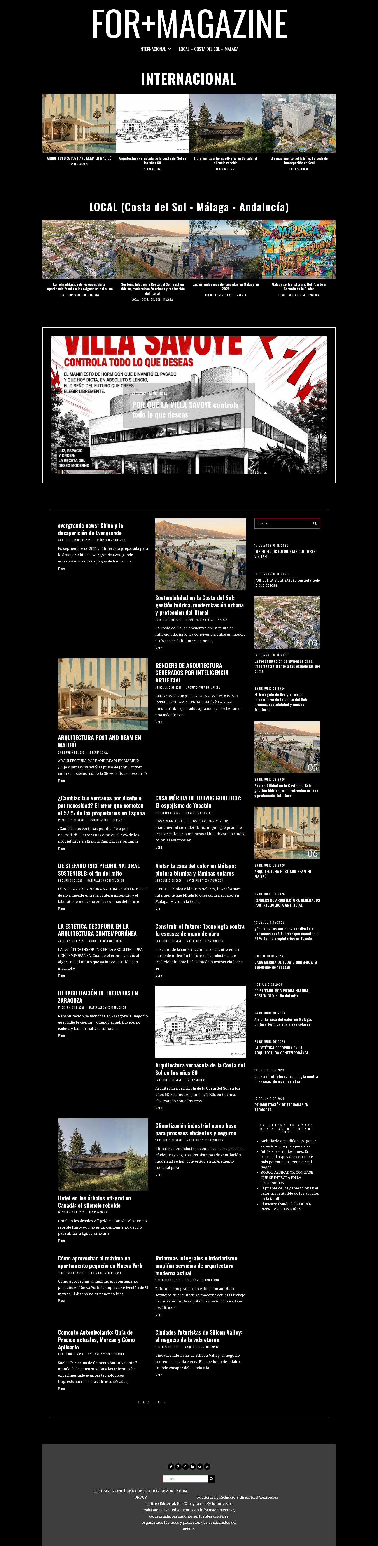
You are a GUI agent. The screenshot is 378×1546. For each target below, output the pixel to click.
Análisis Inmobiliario (111, 540)
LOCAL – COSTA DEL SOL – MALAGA (208, 48)
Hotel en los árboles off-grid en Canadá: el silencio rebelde (225, 160)
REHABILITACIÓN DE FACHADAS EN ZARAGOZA (98, 997)
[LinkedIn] (192, 1466)
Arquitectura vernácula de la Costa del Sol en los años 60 (152, 160)
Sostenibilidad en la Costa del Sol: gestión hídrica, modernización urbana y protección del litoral (152, 289)
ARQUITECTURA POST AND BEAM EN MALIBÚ (79, 158)
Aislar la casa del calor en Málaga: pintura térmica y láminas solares (195, 869)
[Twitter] (171, 1466)
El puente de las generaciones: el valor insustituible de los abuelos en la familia (290, 1193)
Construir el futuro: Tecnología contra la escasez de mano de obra (200, 930)
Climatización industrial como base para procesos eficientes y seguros (195, 1129)
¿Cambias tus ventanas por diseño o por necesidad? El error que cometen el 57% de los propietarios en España (101, 805)
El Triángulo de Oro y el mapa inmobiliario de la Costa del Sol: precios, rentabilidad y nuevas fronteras (280, 701)
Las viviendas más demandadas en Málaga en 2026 (225, 286)
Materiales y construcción (105, 880)
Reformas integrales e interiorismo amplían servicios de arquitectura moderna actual (196, 1265)
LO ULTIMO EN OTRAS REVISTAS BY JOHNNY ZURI (287, 1128)
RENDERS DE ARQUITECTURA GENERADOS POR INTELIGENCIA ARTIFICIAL (191, 672)
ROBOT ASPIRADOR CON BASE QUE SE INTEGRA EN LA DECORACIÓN (287, 1177)
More (61, 568)
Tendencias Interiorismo (105, 820)
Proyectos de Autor (199, 813)
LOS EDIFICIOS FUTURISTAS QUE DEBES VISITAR (284, 553)
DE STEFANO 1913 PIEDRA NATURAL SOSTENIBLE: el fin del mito (99, 869)
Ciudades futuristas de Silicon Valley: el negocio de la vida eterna (199, 1336)
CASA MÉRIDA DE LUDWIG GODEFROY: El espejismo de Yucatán (198, 802)
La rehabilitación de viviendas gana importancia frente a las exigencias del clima (79, 286)
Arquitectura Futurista (203, 687)
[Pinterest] (185, 1466)
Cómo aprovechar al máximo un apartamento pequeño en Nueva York (100, 1262)
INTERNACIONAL (153, 48)
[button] (315, 523)
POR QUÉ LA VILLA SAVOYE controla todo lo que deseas (287, 582)
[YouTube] (200, 1466)
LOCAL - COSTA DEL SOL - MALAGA (79, 295)
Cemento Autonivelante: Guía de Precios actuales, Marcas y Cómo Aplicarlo (96, 1339)
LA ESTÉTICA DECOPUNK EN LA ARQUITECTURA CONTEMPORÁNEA (97, 930)
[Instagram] (178, 1466)
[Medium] (207, 1466)
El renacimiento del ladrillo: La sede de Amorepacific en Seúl (299, 160)
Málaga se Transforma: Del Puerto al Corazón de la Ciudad (298, 286)
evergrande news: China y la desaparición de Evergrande (90, 529)
